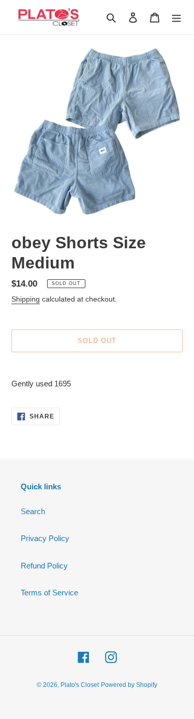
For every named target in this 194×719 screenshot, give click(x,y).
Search (33, 511)
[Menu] (176, 17)
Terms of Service (49, 592)
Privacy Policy (45, 538)
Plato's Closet (80, 684)
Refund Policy (44, 565)
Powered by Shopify (129, 684)
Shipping (25, 299)
